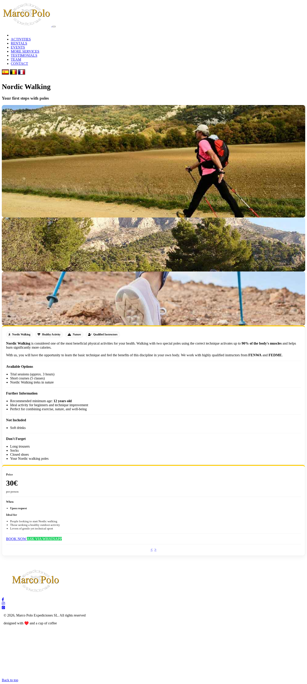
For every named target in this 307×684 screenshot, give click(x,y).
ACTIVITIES (21, 39)
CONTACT (19, 63)
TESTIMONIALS (24, 55)
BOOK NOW (16, 539)
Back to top (10, 680)
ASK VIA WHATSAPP (44, 539)
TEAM (16, 59)
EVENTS (18, 47)
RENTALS (19, 43)
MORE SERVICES (25, 51)
